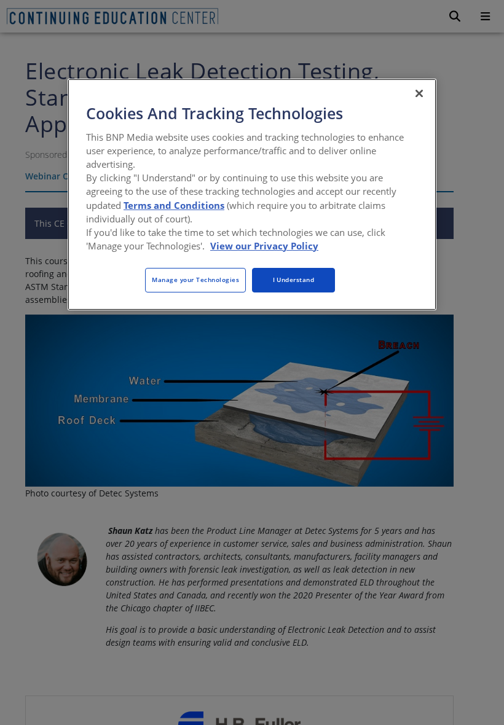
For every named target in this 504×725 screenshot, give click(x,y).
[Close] (419, 93)
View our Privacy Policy (264, 246)
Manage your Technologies (195, 279)
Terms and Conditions (174, 205)
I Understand (294, 279)
